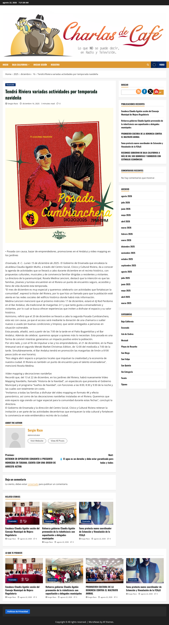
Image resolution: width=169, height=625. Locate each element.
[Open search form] (148, 64)
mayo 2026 (126, 215)
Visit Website (36, 440)
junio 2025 (125, 284)
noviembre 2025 (128, 252)
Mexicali (124, 340)
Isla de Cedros (127, 334)
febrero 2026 (127, 234)
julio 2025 (125, 278)
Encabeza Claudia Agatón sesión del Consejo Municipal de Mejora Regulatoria (22, 532)
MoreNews (94, 622)
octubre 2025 (127, 259)
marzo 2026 (126, 227)
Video (161, 64)
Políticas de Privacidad (17, 611)
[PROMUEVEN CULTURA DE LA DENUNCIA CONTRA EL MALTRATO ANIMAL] (104, 570)
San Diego (125, 352)
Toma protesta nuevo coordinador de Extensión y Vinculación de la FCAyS (95, 532)
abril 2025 (125, 296)
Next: (86, 458)
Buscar (124, 84)
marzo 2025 (126, 303)
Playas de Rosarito (129, 346)
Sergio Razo (13, 103)
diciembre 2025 (128, 246)
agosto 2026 (126, 196)
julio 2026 (125, 202)
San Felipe (125, 359)
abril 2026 (125, 221)
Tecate (124, 378)
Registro (55, 64)
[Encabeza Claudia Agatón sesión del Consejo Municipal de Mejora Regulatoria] (22, 513)
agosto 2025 (126, 271)
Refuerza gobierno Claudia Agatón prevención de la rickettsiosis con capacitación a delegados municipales (58, 533)
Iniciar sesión (40, 64)
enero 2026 (126, 240)
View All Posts (57, 440)
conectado (33, 484)
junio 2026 (125, 208)
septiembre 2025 (128, 265)
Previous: (30, 460)
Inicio (5, 64)
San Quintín (126, 365)
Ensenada (10, 85)
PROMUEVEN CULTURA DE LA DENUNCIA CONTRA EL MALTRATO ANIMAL (102, 590)
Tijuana (124, 384)
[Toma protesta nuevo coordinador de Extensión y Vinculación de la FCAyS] (96, 513)
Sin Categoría (127, 371)
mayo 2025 (126, 290)
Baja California (19, 64)
